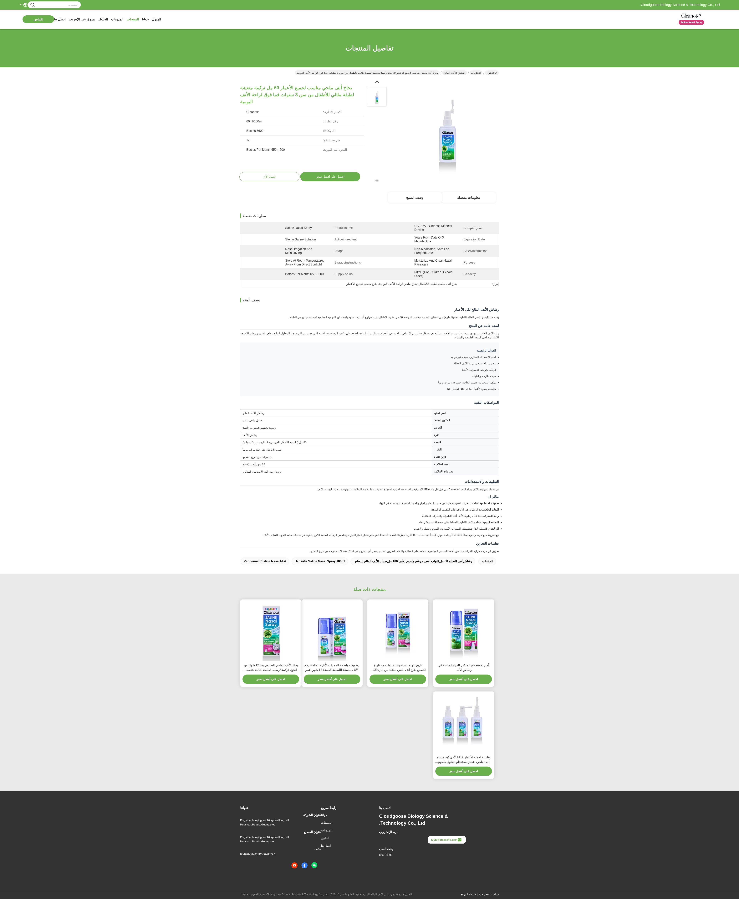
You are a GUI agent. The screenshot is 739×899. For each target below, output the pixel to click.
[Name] (32, 5)
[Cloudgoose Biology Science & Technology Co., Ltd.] (698, 19)
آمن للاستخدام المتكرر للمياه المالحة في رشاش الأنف (463, 667)
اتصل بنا (60, 19)
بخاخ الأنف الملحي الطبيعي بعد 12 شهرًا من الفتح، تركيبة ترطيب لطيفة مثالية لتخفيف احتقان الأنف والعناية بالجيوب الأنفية (271, 668)
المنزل (156, 19)
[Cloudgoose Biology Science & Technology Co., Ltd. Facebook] (304, 865)
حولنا (145, 19)
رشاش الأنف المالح (454, 72)
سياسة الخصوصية (489, 894)
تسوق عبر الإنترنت (82, 19)
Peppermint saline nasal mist (265, 561)
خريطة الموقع (469, 894)
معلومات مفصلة (469, 197)
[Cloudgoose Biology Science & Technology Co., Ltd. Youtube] (294, 865)
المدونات (117, 19)
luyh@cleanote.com (444, 839)
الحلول (103, 19)
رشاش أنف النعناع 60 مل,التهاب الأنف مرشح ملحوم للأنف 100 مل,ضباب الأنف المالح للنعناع (413, 561)
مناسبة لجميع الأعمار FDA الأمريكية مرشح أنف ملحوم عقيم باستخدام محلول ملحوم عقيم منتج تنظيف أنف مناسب (464, 760)
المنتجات (133, 19)
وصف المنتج (415, 197)
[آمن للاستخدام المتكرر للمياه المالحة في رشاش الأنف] (463, 630)
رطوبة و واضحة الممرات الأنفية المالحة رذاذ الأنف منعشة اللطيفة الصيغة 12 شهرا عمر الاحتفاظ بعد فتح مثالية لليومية (331, 668)
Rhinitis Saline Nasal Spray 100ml (320, 561)
